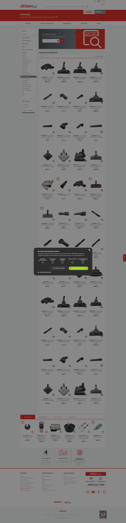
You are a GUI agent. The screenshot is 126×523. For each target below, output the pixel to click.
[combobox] (89, 249)
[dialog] (63, 261)
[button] (44, 272)
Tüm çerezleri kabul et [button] (78, 268)
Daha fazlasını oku (79, 255)
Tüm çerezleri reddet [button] (58, 268)
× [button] (89, 250)
